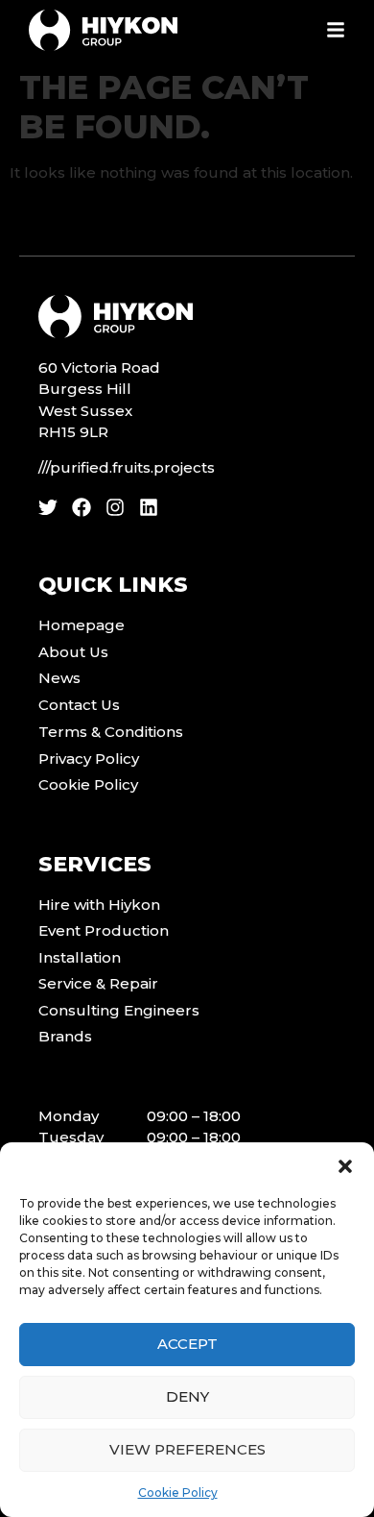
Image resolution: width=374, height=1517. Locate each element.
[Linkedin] (148, 507)
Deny (187, 1396)
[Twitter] (48, 507)
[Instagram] (115, 507)
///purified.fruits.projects (126, 467)
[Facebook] (81, 507)
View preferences (187, 1449)
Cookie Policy (178, 1492)
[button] (345, 1166)
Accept (187, 1343)
